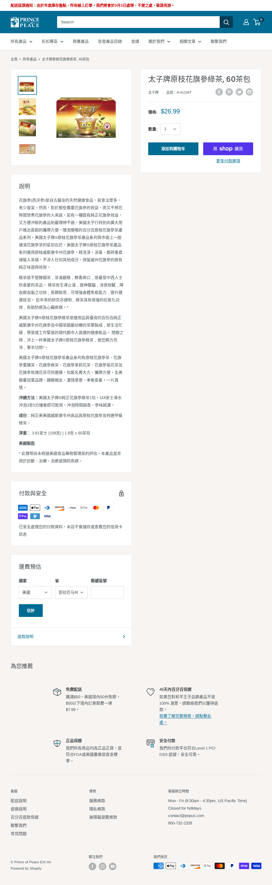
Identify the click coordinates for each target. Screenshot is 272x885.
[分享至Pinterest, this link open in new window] (229, 92)
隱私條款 (97, 809)
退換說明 (19, 809)
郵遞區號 (99, 580)
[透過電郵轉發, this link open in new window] (249, 92)
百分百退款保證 (25, 817)
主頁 (14, 59)
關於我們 (156, 41)
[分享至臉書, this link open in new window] (219, 92)
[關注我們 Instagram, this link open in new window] (102, 866)
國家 (23, 580)
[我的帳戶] (246, 22)
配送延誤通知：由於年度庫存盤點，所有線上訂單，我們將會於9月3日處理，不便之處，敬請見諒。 (93, 5)
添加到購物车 (173, 148)
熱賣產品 (81, 41)
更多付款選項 (228, 161)
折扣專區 (50, 41)
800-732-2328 (180, 823)
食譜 (135, 41)
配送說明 (19, 800)
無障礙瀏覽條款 (103, 817)
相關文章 (188, 41)
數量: (153, 129)
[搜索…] (226, 22)
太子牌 (153, 92)
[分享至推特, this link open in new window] (239, 92)
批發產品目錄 (110, 41)
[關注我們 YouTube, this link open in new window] (112, 866)
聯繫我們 (219, 41)
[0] (257, 22)
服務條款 (97, 800)
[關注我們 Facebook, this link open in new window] (92, 866)
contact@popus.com (186, 815)
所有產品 (19, 41)
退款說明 (25, 636)
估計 (31, 610)
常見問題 (19, 833)
